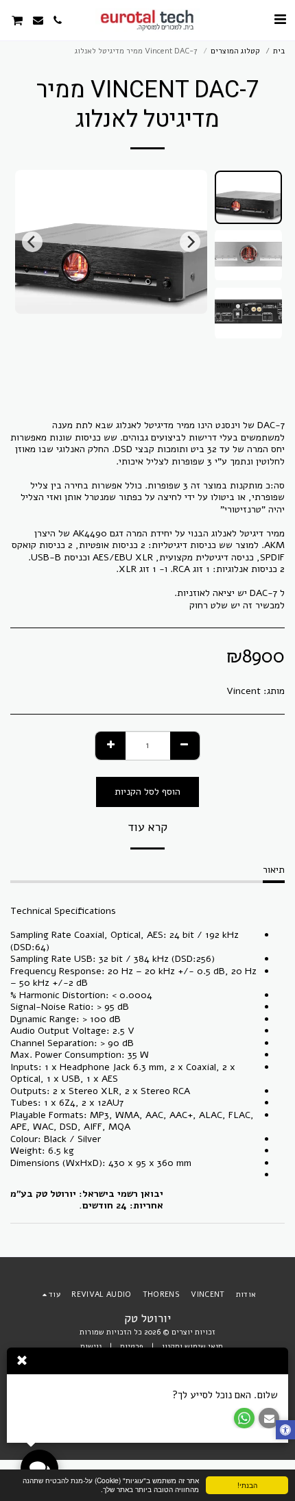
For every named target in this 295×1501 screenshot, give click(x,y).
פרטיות (131, 1346)
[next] (32, 242)
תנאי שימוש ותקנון (192, 1346)
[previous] (190, 242)
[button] (280, 19)
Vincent (243, 690)
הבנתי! (247, 1485)
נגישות (91, 1346)
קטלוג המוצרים (235, 51)
